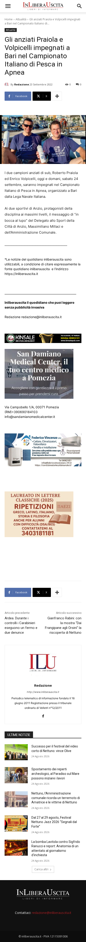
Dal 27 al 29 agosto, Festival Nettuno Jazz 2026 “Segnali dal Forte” (54, 822)
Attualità (21, 19)
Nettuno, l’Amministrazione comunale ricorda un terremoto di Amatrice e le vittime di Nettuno (55, 798)
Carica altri (41, 869)
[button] (7, 6)
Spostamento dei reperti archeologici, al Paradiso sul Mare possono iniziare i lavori (55, 773)
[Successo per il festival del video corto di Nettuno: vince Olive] (16, 752)
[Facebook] (43, 715)
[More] (57, 96)
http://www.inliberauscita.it (43, 692)
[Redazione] (8, 84)
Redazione (21, 84)
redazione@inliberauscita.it (51, 912)
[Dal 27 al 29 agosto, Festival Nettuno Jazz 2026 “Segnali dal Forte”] (16, 823)
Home (9, 19)
